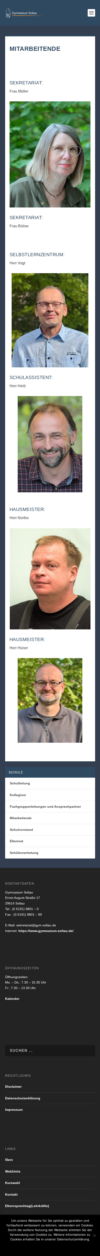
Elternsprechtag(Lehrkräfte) (27, 1206)
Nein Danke (42, 1247)
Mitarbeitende (21, 818)
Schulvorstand (21, 830)
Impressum (14, 1109)
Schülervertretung (24, 853)
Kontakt (11, 1194)
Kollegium (18, 795)
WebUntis (12, 1171)
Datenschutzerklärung (22, 1098)
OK (22, 1247)
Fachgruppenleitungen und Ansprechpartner (45, 806)
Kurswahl (12, 1183)
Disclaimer (13, 1086)
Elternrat (16, 841)
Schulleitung (20, 783)
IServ (9, 1160)
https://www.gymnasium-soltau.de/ (45, 931)
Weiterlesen (69, 1247)
